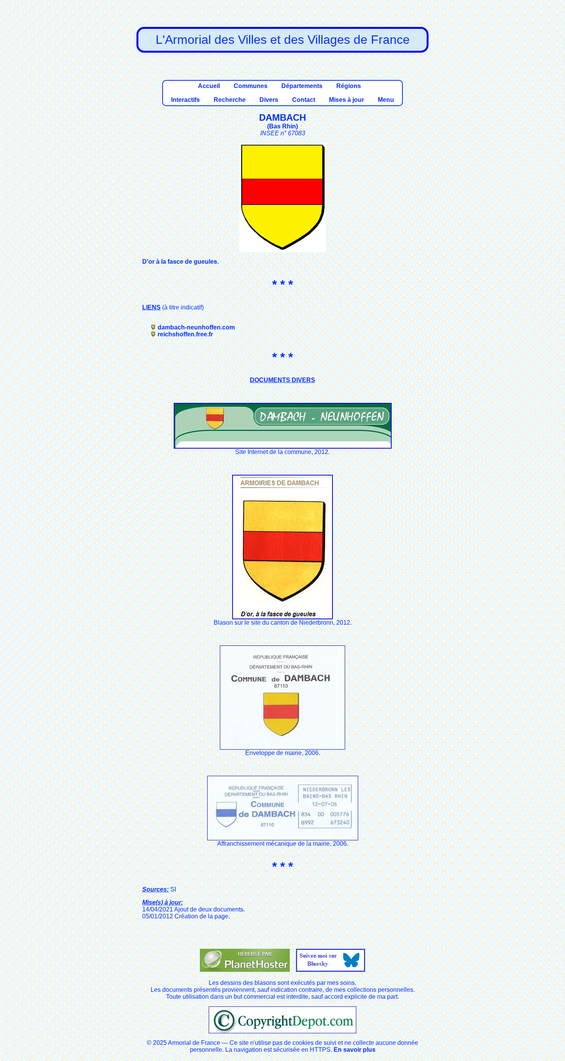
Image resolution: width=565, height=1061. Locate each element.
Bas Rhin (282, 126)
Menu (386, 99)
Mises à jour (346, 99)
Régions (348, 86)
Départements (301, 86)
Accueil (209, 86)
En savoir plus (355, 1049)
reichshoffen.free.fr (185, 334)
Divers (268, 99)
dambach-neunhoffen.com (196, 327)
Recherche (230, 99)
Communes (251, 86)
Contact (303, 99)
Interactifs (185, 99)
